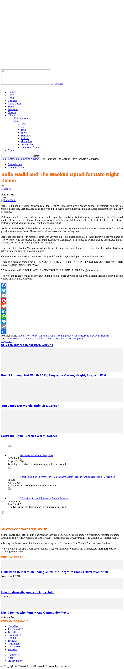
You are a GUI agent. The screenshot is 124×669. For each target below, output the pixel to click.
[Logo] (1, 86)
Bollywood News (30, 147)
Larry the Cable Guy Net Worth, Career (29, 436)
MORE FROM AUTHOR (39, 345)
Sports (24, 132)
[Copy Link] (62, 326)
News (11, 150)
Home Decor (14, 103)
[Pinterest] (62, 300)
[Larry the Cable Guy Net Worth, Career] (62, 431)
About (11, 657)
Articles (25, 138)
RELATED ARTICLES (13, 345)
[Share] (62, 331)
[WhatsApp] (62, 316)
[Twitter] (62, 290)
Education (13, 109)
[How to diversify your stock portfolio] (62, 588)
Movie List (26, 141)
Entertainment (21, 118)
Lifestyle (12, 115)
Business (12, 100)
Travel (11, 106)
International (27, 144)
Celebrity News (31, 158)
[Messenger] (62, 321)
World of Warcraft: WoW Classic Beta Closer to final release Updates (48, 338)
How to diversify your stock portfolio (27, 592)
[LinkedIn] (62, 311)
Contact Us (13, 655)
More (17, 121)
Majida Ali (6, 188)
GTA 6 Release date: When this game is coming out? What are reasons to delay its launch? (63, 335)
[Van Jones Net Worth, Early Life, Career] (62, 401)
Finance (12, 112)
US (22, 126)
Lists (23, 124)
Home (11, 95)
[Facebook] (62, 285)
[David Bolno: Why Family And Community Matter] (62, 608)
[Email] (62, 295)
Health (11, 97)
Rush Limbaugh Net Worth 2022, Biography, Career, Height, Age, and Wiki (53, 375)
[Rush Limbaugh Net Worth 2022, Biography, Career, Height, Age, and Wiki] (62, 371)
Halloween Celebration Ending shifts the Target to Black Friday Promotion (54, 572)
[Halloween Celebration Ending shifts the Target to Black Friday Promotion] (62, 567)
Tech (23, 129)
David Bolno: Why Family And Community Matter (36, 612)
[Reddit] (62, 305)
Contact (12, 92)
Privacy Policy (15, 660)
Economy (26, 135)
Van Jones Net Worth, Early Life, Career (30, 406)
